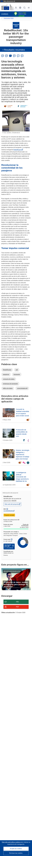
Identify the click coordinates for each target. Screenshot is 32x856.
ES (10, 55)
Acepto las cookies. (16, 848)
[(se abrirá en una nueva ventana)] (7, 7)
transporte (17, 374)
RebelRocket (7, 370)
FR (14, 55)
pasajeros (6, 374)
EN (6, 55)
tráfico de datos (8, 388)
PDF (17, 607)
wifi (17, 370)
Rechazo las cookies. (16, 853)
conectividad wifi (22, 388)
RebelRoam (17, 149)
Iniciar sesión (16, 8)
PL (22, 55)
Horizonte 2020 (9, 18)
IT (18, 55)
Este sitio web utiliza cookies (11, 842)
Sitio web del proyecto (11, 504)
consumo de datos (8, 379)
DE (2, 55)
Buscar (24, 8)
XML (17, 602)
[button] (20, 8)
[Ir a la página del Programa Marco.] (16, 25)
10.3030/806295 (8, 511)
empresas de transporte (10, 383)
